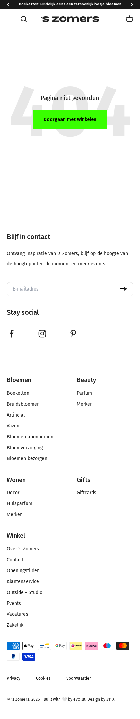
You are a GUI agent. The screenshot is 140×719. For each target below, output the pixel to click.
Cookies (43, 678)
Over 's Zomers (23, 549)
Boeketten (18, 393)
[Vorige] (8, 4)
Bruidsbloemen (23, 404)
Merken (85, 404)
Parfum (84, 393)
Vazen (13, 426)
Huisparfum (19, 503)
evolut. (79, 699)
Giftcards (87, 493)
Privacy (13, 678)
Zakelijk (15, 625)
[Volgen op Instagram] (42, 333)
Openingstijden (23, 571)
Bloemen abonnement (31, 437)
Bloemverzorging (25, 448)
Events (14, 603)
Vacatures (17, 614)
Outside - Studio (24, 592)
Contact (15, 560)
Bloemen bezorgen (27, 459)
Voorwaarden (79, 678)
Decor (13, 493)
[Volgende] (132, 4)
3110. (110, 699)
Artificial (16, 415)
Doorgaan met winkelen (70, 119)
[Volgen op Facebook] (11, 333)
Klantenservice (23, 581)
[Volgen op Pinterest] (73, 333)
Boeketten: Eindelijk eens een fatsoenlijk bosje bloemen (70, 4)
